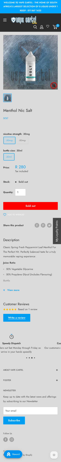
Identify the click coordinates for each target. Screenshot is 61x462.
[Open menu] (5, 20)
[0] (55, 27)
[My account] (41, 27)
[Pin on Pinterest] (43, 225)
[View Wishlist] (48, 27)
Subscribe (14, 420)
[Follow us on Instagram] (11, 439)
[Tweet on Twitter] (49, 225)
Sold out (30, 206)
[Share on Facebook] (37, 225)
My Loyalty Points (57, 231)
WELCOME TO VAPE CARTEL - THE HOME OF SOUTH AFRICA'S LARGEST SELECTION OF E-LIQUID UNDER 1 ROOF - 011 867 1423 (30, 6)
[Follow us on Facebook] (5, 439)
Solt (5, 118)
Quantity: (8, 192)
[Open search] (35, 27)
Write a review (16, 318)
